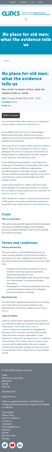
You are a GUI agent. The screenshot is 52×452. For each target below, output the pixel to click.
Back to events (11, 115)
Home (6, 61)
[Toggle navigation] (26, 19)
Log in (40, 2)
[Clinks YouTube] (12, 445)
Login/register (8, 412)
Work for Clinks (8, 436)
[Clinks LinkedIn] (20, 445)
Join (32, 2)
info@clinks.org (8, 397)
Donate (5, 433)
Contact (12, 2)
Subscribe (23, 2)
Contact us (7, 421)
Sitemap (5, 439)
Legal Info (6, 430)
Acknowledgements (11, 427)
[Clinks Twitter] (5, 445)
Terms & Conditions (11, 418)
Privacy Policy (8, 415)
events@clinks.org (31, 124)
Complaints (7, 424)
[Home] (26, 13)
